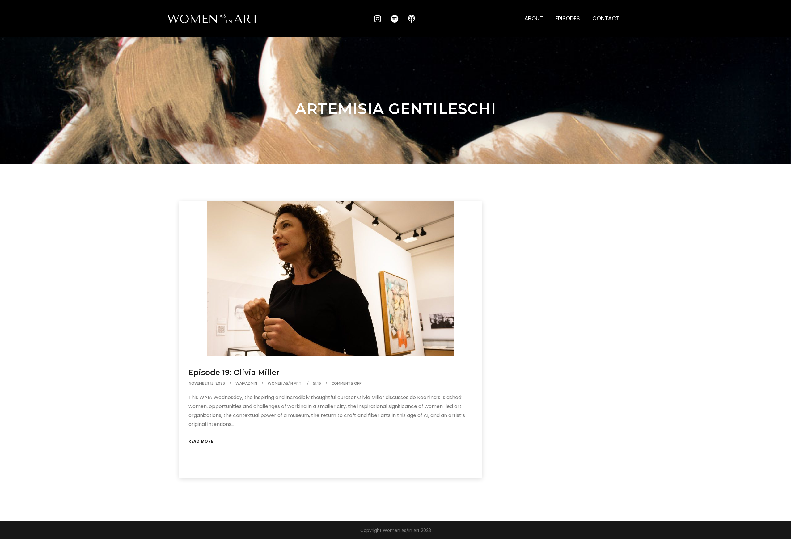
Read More (200, 441)
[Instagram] (377, 18)
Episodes (567, 18)
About (533, 18)
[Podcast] (411, 18)
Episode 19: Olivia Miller (233, 372)
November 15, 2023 (207, 383)
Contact (606, 18)
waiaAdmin (246, 383)
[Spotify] (394, 18)
